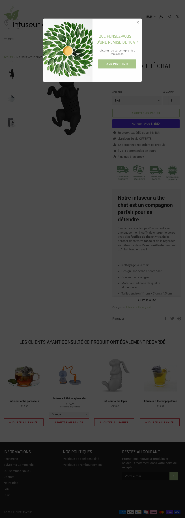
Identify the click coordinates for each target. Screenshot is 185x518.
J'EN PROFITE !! (117, 64)
